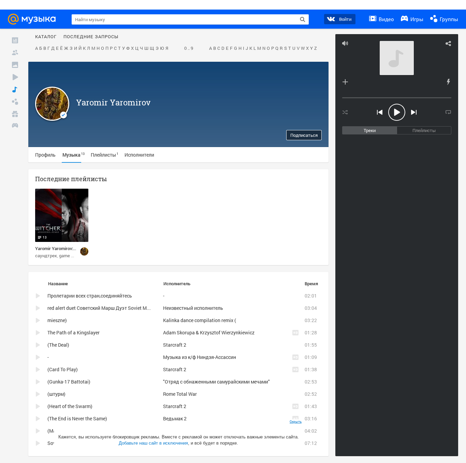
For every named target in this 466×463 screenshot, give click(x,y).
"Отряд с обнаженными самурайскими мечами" (216, 381)
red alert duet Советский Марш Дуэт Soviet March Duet (107, 308)
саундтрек (46, 255)
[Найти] (302, 19)
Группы (448, 19)
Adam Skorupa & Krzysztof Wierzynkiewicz (208, 332)
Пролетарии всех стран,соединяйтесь (89, 295)
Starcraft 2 (174, 345)
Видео (385, 19)
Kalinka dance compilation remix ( (199, 320)
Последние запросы (90, 37)
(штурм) (56, 394)
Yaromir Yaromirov (113, 102)
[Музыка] (15, 89)
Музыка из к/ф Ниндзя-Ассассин (199, 357)
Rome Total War (180, 394)
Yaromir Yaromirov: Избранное (65, 248)
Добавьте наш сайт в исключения (153, 443)
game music (71, 255)
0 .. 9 (188, 48)
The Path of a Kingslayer (73, 332)
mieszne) (57, 320)
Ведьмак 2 (175, 418)
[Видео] (15, 77)
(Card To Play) (62, 369)
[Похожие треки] (448, 82)
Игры (416, 19)
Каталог (46, 37)
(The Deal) (58, 345)
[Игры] (15, 126)
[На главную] (34, 19)
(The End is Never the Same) (77, 418)
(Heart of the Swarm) (69, 406)
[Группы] (15, 102)
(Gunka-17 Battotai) (68, 381)
